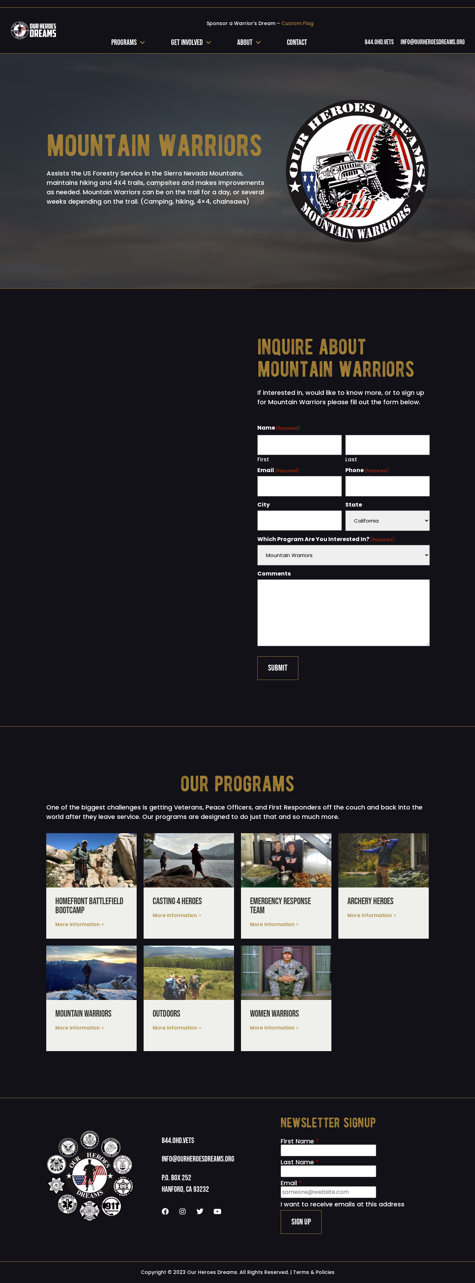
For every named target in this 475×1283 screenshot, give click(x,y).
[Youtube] (217, 1211)
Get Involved (187, 42)
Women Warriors (274, 1014)
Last (351, 459)
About (244, 42)
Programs (124, 42)
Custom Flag (297, 23)
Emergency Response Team (280, 906)
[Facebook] (165, 1211)
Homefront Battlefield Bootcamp (89, 906)
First (263, 459)
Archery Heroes (370, 901)
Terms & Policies (314, 1272)
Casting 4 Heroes (177, 901)
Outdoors (166, 1014)
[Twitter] (199, 1211)
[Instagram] (182, 1211)
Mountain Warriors (83, 1014)
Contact (297, 42)
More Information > (79, 924)
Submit (278, 668)
